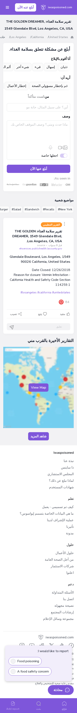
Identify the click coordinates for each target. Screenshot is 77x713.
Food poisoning (28, 661)
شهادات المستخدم (61, 487)
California (37, 37)
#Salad (16, 209)
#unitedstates (61, 292)
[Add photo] (65, 147)
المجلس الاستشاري (60, 474)
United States (58, 37)
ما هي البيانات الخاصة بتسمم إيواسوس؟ (47, 513)
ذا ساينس (67, 467)
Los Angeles (18, 37)
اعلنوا (70, 573)
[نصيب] (64, 223)
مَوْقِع (64, 709)
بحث (38, 709)
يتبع (40, 314)
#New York (65, 209)
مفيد (62, 314)
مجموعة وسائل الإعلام (58, 619)
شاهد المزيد (38, 436)
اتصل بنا (68, 599)
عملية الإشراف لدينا (60, 520)
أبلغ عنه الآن (25, 7)
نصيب (13, 314)
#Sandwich (32, 209)
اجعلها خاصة (49, 155)
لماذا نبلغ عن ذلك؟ (61, 480)
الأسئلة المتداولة (63, 592)
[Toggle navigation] (7, 7)
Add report (12, 709)
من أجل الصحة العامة (59, 559)
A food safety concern (33, 671)
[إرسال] (11, 327)
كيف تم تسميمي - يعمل (58, 507)
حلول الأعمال (64, 553)
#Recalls (48, 209)
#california (44, 292)
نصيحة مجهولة (64, 605)
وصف (66, 116)
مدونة (70, 533)
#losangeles (29, 292)
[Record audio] (50, 147)
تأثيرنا (70, 526)
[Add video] (60, 147)
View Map (38, 387)
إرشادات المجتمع (62, 612)
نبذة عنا (69, 461)
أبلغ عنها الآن (38, 169)
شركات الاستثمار (62, 566)
